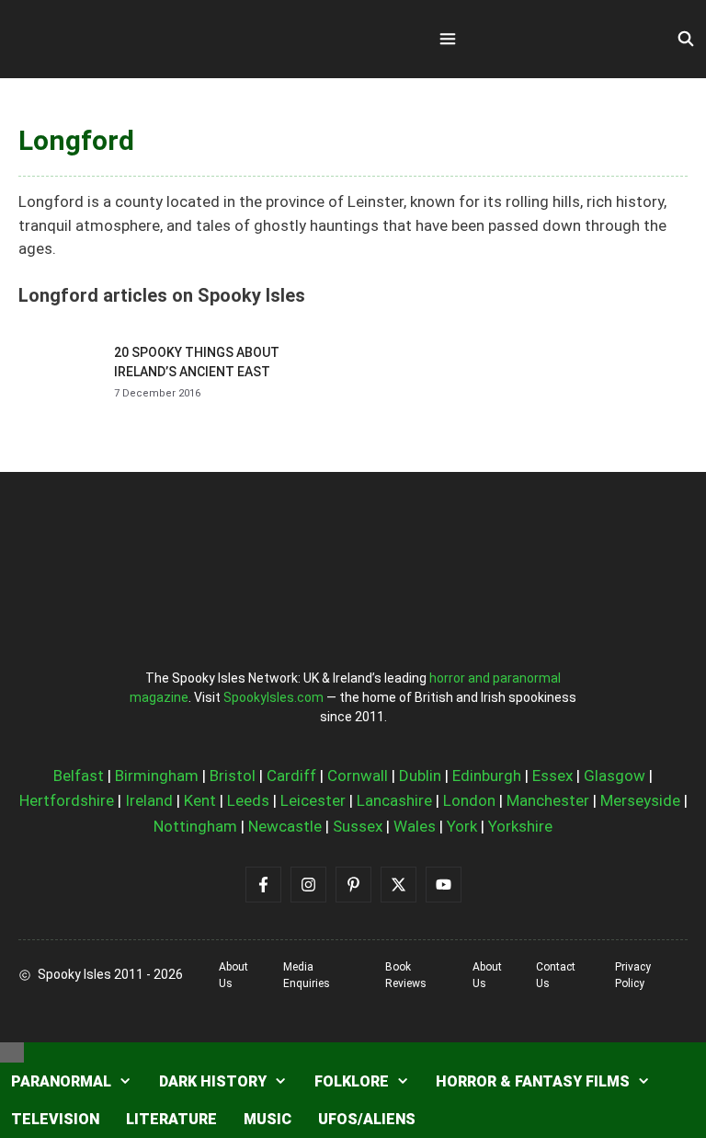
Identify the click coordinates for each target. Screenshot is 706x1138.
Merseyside (640, 800)
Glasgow (614, 775)
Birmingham (157, 775)
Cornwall (357, 775)
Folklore (351, 1081)
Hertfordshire (66, 800)
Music (267, 1119)
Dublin (420, 775)
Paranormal (61, 1081)
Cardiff (291, 775)
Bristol (233, 775)
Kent (200, 800)
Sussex (357, 826)
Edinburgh (486, 775)
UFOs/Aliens (367, 1119)
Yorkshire (520, 826)
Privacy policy (633, 975)
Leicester (313, 800)
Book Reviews (406, 975)
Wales (414, 826)
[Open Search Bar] (685, 39)
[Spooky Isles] (120, 39)
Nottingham (195, 826)
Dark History (213, 1081)
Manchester (548, 800)
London (469, 800)
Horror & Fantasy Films (533, 1081)
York (462, 826)
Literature (171, 1119)
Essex (552, 775)
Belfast (78, 775)
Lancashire (394, 800)
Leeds (248, 800)
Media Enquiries (306, 975)
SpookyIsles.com (273, 697)
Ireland (149, 800)
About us (233, 975)
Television (55, 1119)
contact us (555, 975)
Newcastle (285, 826)
